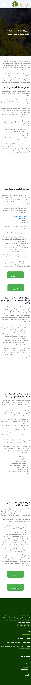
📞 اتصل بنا (14, 276)
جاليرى (27, 675)
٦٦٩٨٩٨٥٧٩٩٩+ (21, 638)
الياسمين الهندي (22, 218)
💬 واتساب (14, 289)
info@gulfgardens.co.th (13, 642)
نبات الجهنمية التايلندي (20, 216)
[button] (4, 4)
